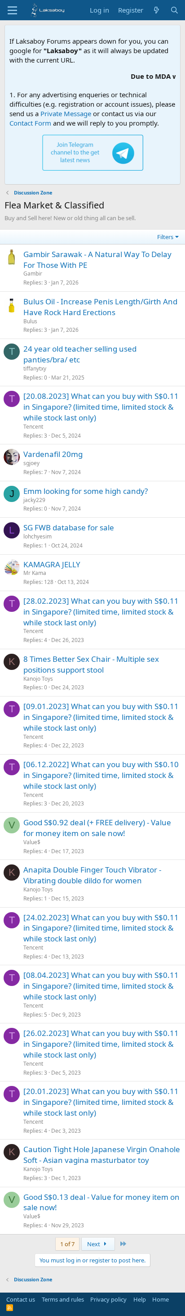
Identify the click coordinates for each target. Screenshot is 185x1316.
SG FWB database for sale (68, 527)
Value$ (31, 842)
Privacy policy (108, 1299)
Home (160, 1299)
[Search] (174, 10)
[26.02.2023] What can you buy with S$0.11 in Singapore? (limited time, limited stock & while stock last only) (101, 1044)
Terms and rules (63, 1299)
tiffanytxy (34, 368)
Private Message (65, 113)
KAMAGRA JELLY (51, 564)
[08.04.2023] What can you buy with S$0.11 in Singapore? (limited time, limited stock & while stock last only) (101, 986)
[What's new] (156, 10)
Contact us (20, 1299)
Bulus (30, 321)
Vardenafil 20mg (53, 454)
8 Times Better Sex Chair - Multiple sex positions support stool (91, 664)
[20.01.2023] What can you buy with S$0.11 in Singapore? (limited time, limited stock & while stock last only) (101, 1102)
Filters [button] (165, 237)
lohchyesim (37, 536)
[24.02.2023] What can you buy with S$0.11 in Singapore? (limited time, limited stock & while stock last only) (101, 928)
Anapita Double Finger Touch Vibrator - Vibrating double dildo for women (92, 875)
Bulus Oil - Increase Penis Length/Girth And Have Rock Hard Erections (100, 306)
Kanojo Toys (38, 679)
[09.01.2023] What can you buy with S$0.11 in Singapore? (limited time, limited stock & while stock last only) (101, 717)
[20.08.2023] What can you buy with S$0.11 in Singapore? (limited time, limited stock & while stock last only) (101, 407)
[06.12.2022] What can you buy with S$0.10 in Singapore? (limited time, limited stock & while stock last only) (101, 775)
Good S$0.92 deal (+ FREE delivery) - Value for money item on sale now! (97, 827)
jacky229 (34, 500)
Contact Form (30, 122)
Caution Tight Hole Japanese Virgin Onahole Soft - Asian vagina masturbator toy (101, 1154)
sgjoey (31, 463)
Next (94, 1244)
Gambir (32, 273)
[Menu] (12, 10)
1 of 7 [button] (67, 1244)
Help (139, 1299)
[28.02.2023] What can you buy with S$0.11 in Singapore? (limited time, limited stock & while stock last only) (101, 612)
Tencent (33, 426)
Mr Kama (34, 573)
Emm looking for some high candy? (85, 491)
